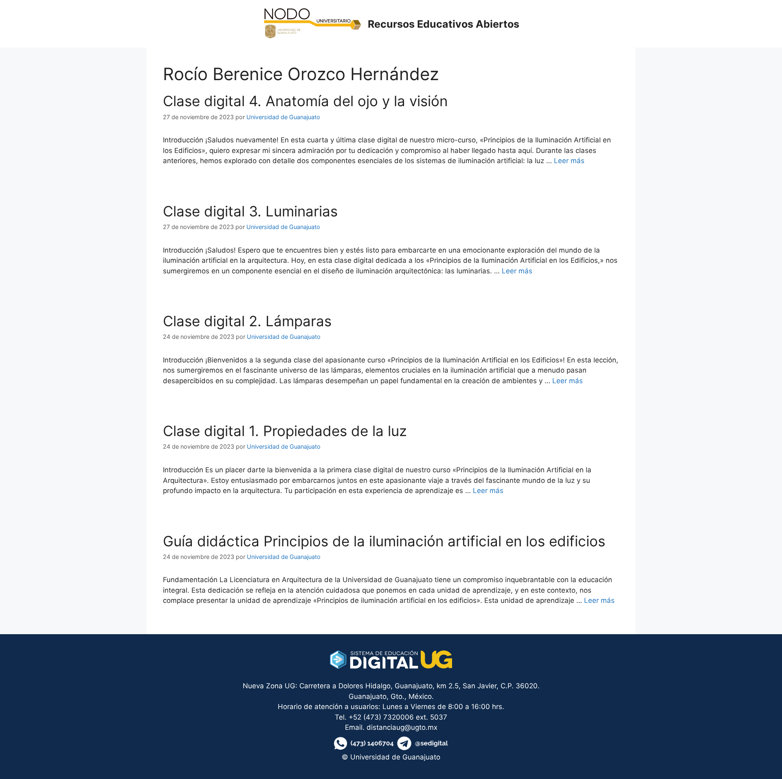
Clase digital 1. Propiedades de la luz (285, 430)
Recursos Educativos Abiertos (443, 24)
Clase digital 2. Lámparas (247, 320)
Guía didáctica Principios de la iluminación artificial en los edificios (384, 541)
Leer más (569, 161)
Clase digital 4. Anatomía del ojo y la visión (305, 100)
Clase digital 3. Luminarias (250, 211)
